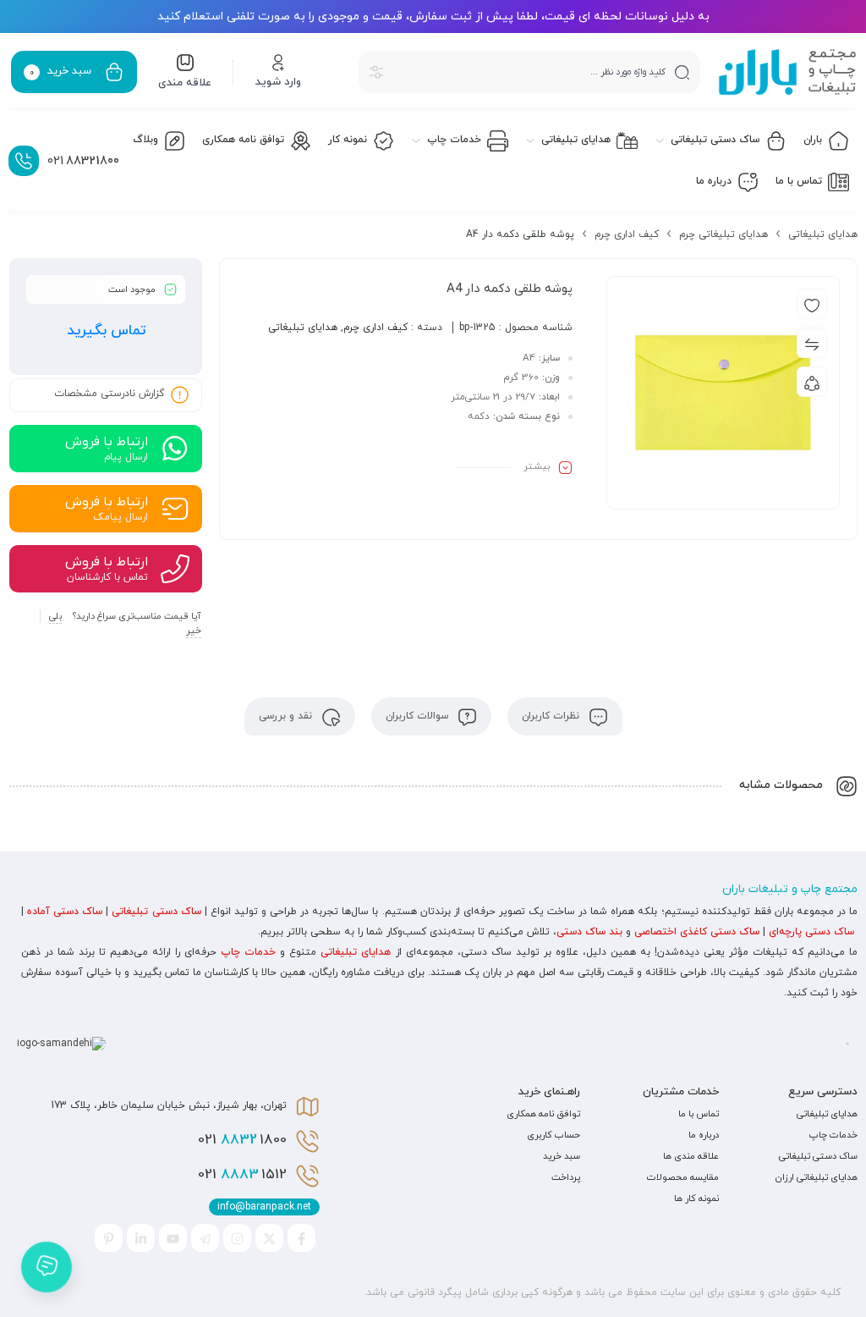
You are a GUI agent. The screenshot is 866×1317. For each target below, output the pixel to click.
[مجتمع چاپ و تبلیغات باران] (787, 71)
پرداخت (565, 1177)
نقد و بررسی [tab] (287, 716)
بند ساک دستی (589, 932)
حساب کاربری (553, 1135)
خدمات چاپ (248, 952)
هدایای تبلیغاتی (823, 234)
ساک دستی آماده (64, 911)
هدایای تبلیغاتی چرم (723, 234)
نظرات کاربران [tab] (552, 716)
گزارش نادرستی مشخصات (109, 394)
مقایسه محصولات (683, 1177)
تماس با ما (698, 1114)
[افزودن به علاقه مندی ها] (812, 304)
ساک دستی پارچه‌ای (811, 932)
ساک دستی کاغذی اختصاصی (696, 932)
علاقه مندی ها (691, 1156)
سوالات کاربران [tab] (419, 716)
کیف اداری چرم (627, 234)
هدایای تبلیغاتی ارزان (817, 1177)
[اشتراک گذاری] (812, 381)
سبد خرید (561, 1156)
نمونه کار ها (696, 1198)
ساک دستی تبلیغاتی (156, 911)
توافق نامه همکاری (543, 1114)
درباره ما (703, 1135)
